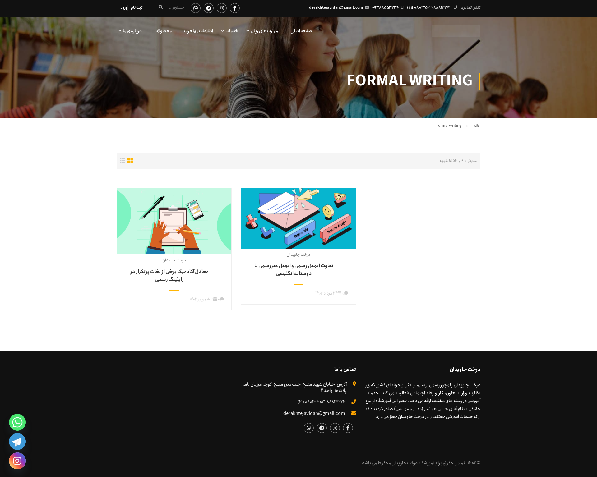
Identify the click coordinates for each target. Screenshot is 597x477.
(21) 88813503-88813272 (429, 8)
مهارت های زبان (264, 31)
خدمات (231, 31)
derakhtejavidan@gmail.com (336, 8)
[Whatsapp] (17, 422)
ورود (123, 8)
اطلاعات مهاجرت (198, 31)
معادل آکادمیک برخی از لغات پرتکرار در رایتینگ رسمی (169, 275)
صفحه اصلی (301, 31)
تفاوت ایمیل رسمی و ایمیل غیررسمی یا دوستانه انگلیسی (293, 269)
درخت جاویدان (174, 260)
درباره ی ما (132, 31)
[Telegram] (17, 441)
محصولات (163, 31)
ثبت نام (136, 8)
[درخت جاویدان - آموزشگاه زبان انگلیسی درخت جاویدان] (456, 34)
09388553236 (385, 8)
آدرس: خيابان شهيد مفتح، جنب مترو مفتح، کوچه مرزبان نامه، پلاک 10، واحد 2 (294, 387)
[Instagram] (17, 460)
